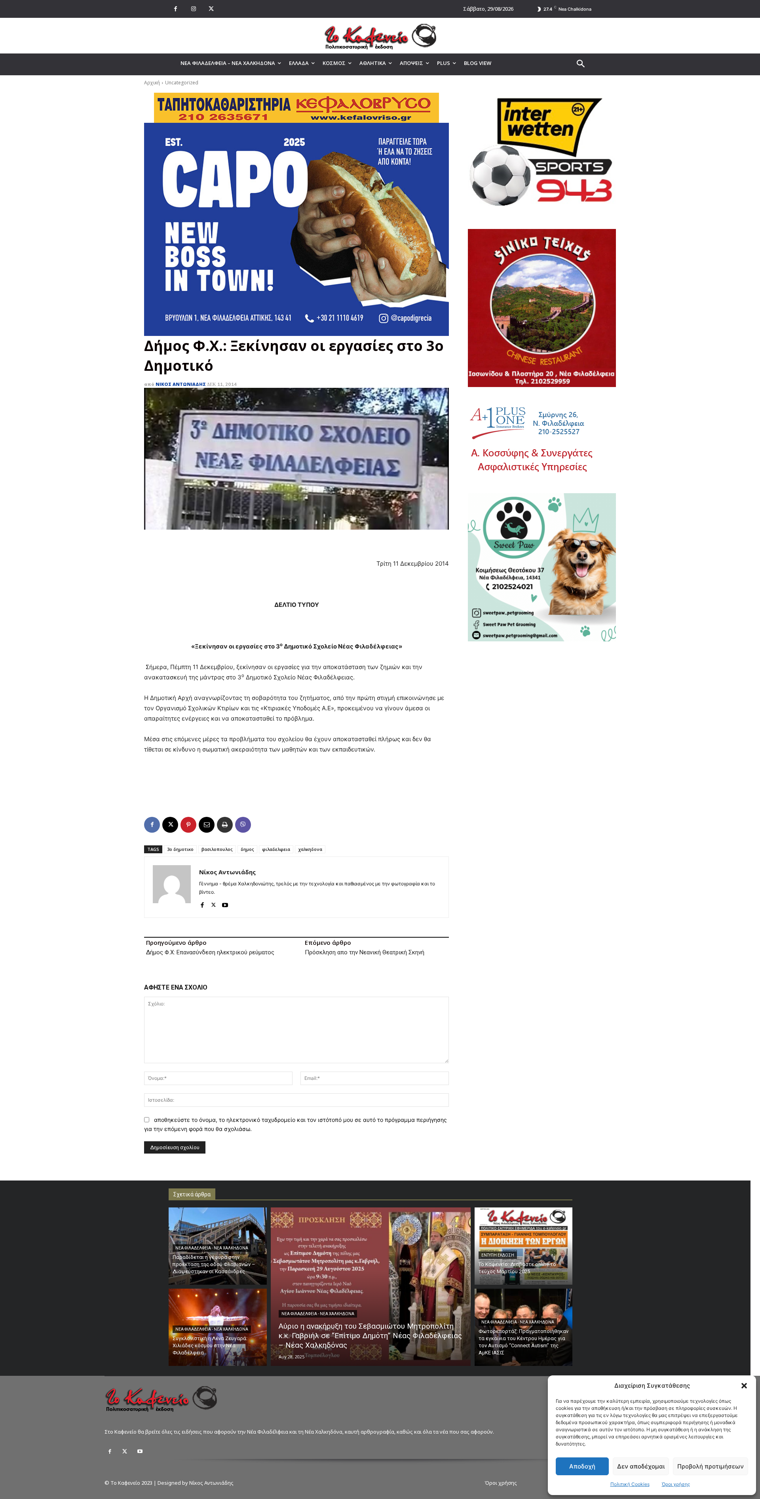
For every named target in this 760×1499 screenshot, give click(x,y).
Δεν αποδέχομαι (641, 1466)
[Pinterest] (188, 825)
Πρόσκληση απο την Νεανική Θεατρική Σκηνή (364, 952)
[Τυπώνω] (225, 825)
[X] (211, 9)
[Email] (207, 825)
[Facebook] (175, 9)
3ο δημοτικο (180, 849)
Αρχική (152, 82)
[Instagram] (193, 9)
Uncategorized (181, 82)
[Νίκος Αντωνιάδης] (172, 887)
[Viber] (243, 825)
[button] (744, 1386)
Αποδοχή (582, 1466)
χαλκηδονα (310, 849)
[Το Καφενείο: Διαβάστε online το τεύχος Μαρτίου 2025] (524, 1246)
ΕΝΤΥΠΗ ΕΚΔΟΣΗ (497, 1255)
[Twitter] (125, 1451)
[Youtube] (225, 903)
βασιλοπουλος (217, 849)
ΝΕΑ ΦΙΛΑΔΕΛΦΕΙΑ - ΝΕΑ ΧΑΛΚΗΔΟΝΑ (211, 1248)
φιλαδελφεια (276, 849)
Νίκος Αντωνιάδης (181, 384)
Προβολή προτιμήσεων (710, 1466)
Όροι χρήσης (676, 1484)
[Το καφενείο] (380, 35)
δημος (247, 849)
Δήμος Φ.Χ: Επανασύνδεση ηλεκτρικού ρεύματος (210, 952)
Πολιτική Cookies (630, 1484)
